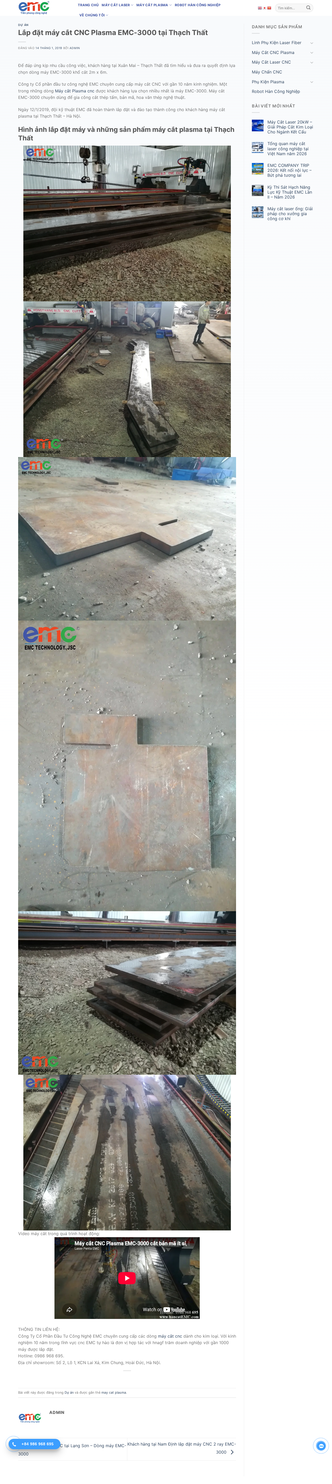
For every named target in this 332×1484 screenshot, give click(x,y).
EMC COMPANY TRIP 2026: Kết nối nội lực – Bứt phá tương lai (289, 170)
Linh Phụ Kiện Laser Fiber (276, 42)
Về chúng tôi (92, 15)
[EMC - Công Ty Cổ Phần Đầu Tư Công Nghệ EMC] (44, 8)
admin (75, 48)
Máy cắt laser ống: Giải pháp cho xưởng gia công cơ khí (290, 213)
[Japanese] (264, 8)
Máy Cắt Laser (116, 5)
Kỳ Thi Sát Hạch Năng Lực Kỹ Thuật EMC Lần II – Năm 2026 (289, 192)
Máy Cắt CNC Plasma (273, 52)
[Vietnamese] (269, 8)
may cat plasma (113, 1392)
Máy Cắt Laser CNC (271, 62)
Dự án (23, 25)
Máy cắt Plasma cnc (74, 90)
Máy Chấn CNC (267, 71)
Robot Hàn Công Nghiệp (197, 5)
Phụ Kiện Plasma (268, 81)
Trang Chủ (88, 5)
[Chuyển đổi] (312, 43)
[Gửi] (308, 8)
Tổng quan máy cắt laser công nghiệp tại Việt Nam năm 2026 (288, 148)
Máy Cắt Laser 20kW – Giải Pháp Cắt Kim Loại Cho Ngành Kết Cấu (290, 127)
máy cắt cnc (170, 1336)
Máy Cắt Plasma (152, 5)
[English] (260, 8)
